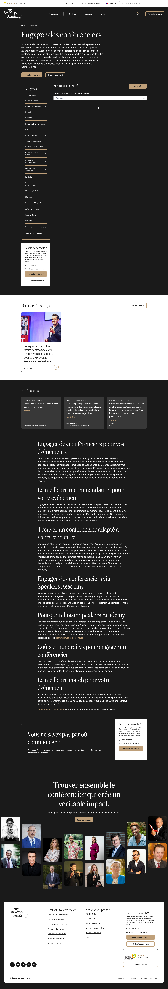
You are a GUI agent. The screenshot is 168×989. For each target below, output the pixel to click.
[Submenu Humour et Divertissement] (45, 161)
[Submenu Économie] (45, 118)
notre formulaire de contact (69, 638)
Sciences (28, 221)
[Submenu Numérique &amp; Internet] (45, 203)
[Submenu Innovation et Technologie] (45, 169)
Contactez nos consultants (51, 709)
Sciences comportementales (35, 227)
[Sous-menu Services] (107, 14)
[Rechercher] (144, 97)
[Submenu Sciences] (45, 220)
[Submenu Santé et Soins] (45, 215)
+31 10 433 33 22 (73, 3)
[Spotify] (34, 964)
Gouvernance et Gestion (34, 147)
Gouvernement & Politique (31, 153)
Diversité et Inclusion (33, 106)
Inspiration (29, 177)
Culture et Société (31, 101)
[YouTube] (18, 964)
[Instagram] (12, 964)
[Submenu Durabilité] (45, 112)
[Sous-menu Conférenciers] (61, 14)
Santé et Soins (30, 215)
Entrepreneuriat (31, 130)
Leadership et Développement (31, 184)
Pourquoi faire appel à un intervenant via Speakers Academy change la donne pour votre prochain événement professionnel (38, 353)
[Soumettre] (161, 3)
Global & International (33, 141)
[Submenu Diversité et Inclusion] (45, 106)
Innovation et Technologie (30, 169)
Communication (31, 95)
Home (23, 25)
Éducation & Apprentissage (35, 124)
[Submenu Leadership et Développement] (45, 184)
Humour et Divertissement (30, 161)
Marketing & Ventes (32, 191)
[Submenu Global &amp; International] (45, 141)
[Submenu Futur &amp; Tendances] (45, 135)
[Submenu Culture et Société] (45, 101)
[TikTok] (23, 964)
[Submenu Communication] (45, 95)
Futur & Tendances (32, 135)
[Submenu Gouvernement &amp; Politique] (45, 153)
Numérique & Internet (33, 203)
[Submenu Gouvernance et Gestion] (45, 147)
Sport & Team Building (33, 233)
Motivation (29, 197)
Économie (29, 118)
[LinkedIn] (28, 964)
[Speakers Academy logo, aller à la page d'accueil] (13, 14)
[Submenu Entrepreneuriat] (45, 130)
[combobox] (139, 3)
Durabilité (28, 112)
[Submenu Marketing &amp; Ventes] (45, 191)
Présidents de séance (33, 209)
